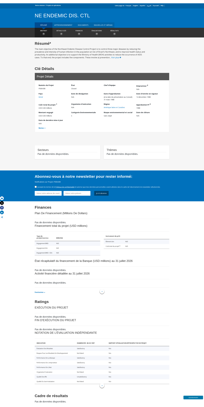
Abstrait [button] (43, 31)
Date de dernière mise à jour (51, 120)
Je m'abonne (101, 193)
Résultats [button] (114, 31)
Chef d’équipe (109, 85)
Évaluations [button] (97, 31)
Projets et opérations (53, 5)
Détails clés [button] (61, 31)
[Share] (2, 208)
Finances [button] (79, 31)
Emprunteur (142, 85)
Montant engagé (46, 112)
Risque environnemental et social (118, 112)
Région (107, 104)
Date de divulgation (79, 94)
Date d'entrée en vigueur (147, 94)
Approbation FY (143, 104)
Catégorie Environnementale (83, 112)
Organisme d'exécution (81, 104)
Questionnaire (193, 398)
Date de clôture (143, 112)
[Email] (2, 198)
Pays (41, 94)
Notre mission (40, 5)
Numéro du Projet (46, 85)
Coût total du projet (48, 104)
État (73, 85)
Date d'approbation (112, 94)
